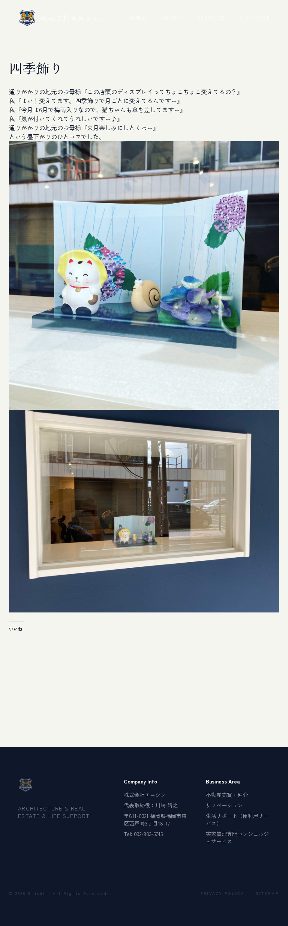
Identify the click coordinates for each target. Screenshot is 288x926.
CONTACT (255, 18)
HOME (137, 18)
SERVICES (211, 18)
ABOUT (171, 18)
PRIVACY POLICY (222, 893)
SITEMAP (267, 893)
